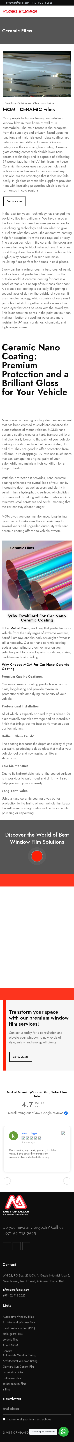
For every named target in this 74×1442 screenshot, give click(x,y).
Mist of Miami (19, 628)
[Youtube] (26, 1246)
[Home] (16, 1205)
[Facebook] (17, 1246)
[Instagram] (7, 1246)
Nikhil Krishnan (32, 1133)
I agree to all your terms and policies (29, 1419)
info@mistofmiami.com (16, 1290)
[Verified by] (66, 1113)
